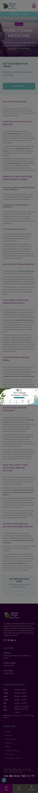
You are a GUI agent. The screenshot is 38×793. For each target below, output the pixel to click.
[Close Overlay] (36, 390)
